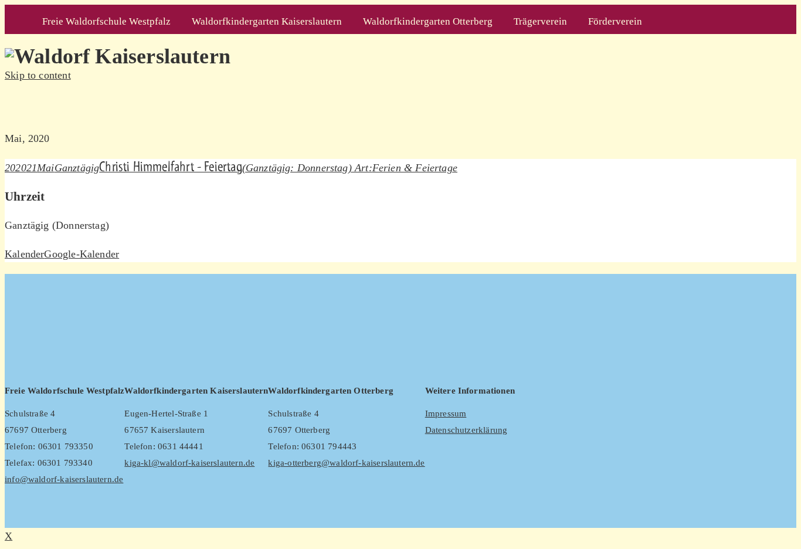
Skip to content (38, 75)
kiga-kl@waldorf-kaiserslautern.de (189, 462)
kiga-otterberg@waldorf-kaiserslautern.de (346, 462)
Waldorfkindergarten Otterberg (428, 21)
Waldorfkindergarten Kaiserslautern (267, 21)
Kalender (24, 254)
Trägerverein (540, 21)
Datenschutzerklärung (466, 430)
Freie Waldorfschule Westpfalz (106, 21)
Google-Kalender (81, 254)
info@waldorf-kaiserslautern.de (64, 479)
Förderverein (615, 21)
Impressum (446, 413)
